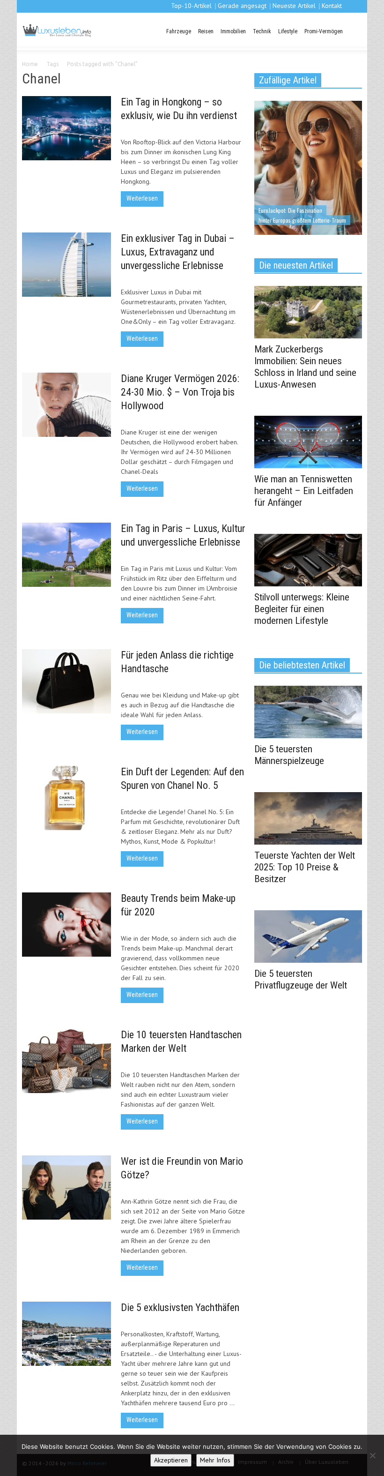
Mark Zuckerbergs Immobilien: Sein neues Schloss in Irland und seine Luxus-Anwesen (305, 367)
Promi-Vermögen (323, 31)
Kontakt (332, 5)
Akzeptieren (171, 1460)
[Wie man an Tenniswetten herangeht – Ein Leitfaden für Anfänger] (308, 441)
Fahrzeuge (178, 31)
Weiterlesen (142, 198)
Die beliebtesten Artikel (302, 665)
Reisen (206, 31)
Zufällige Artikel (288, 80)
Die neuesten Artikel (296, 265)
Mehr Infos (215, 1460)
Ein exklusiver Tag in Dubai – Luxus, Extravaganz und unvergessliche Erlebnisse (178, 251)
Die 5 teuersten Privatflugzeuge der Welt (300, 979)
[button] (353, 30)
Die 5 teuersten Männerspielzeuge (289, 754)
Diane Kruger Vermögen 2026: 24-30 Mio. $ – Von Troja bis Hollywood (180, 392)
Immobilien (233, 31)
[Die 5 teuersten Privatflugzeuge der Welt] (308, 935)
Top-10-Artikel (191, 5)
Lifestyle (287, 31)
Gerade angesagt (242, 5)
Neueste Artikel (294, 5)
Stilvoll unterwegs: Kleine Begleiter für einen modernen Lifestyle (301, 609)
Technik (262, 31)
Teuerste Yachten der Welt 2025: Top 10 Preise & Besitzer (304, 867)
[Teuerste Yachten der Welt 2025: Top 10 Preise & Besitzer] (308, 817)
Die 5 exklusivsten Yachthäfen (180, 1307)
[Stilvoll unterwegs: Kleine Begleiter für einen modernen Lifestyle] (308, 559)
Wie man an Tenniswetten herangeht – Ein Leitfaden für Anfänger (303, 490)
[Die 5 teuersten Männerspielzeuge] (308, 711)
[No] (372, 1455)
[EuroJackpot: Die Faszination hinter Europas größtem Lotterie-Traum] (308, 167)
